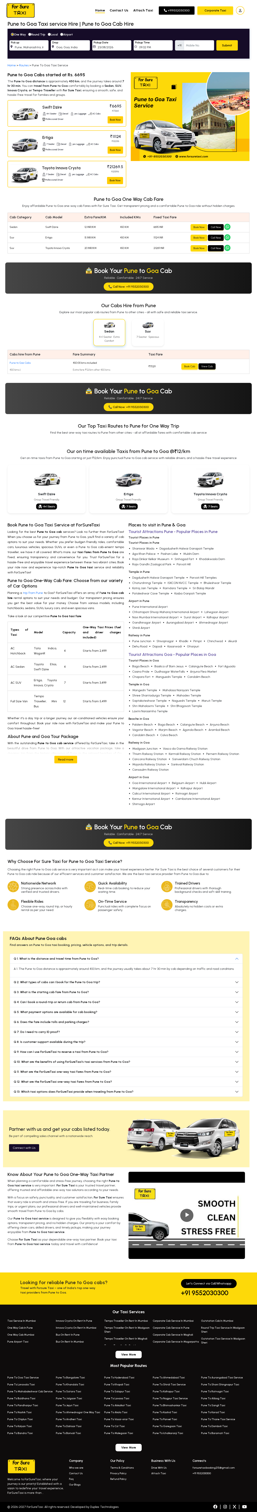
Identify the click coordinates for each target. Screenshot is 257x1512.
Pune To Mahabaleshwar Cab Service (30, 1391)
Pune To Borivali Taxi (68, 1433)
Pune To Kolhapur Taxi (166, 1391)
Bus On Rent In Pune (68, 1334)
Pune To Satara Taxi (68, 1391)
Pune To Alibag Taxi (213, 1398)
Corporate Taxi (215, 10)
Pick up (15, 42)
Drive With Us (159, 1467)
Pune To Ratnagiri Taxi (215, 1391)
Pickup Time (142, 42)
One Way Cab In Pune (20, 1327)
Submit (227, 45)
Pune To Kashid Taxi (165, 1412)
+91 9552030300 (204, 1293)
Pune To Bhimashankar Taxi (169, 1405)
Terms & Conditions (122, 1467)
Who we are (76, 1467)
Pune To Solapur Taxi (117, 1391)
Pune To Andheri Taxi (69, 1419)
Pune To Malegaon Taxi (118, 1433)
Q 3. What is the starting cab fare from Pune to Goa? (51, 992)
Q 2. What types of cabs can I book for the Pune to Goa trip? (57, 982)
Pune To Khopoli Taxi (116, 1384)
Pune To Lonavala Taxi (21, 1384)
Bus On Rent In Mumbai (70, 1341)
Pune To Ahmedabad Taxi (169, 1377)
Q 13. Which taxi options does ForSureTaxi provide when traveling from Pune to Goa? (73, 1091)
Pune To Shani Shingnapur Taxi (220, 1384)
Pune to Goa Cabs (20, 362)
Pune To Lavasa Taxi (116, 1398)
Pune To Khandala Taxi (70, 1384)
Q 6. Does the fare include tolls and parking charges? (51, 1022)
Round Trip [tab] (38, 34)
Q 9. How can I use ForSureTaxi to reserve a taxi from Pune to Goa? (61, 1052)
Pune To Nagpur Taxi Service (170, 1398)
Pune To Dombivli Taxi (214, 1426)
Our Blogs (75, 1484)
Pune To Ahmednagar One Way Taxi (78, 1412)
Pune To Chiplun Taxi (20, 1419)
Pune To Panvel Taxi (165, 1419)
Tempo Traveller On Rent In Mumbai (126, 1320)
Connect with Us (24, 1148)
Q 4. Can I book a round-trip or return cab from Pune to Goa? (57, 1002)
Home (100, 10)
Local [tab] (54, 34)
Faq (71, 1479)
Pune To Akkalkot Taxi (117, 1405)
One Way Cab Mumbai (20, 1334)
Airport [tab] (68, 34)
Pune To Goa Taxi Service (23, 1377)
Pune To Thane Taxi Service (218, 1419)
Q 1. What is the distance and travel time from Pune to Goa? (56, 958)
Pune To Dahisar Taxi (68, 1426)
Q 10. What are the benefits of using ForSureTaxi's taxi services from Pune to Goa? (72, 1062)
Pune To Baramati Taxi (215, 1433)
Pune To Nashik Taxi (19, 1412)
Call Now (216, 227)
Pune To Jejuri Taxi (67, 1405)
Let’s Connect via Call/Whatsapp (208, 1283)
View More (128, 1354)
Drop (55, 42)
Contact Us (119, 10)
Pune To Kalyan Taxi (19, 1426)
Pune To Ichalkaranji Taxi (168, 1433)
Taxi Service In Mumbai (21, 1320)
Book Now (115, 119)
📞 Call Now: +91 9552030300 (128, 286)
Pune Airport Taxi (17, 1341)
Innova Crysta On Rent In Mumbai (76, 1327)
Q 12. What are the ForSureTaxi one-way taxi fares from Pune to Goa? (63, 1081)
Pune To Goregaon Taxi (167, 1426)
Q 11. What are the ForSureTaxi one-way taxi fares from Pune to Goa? (62, 1072)
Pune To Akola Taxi (115, 1412)
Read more (65, 759)
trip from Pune (33, 593)
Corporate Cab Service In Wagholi (173, 1334)
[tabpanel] (128, 44)
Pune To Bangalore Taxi (70, 1377)
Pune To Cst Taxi (114, 1426)
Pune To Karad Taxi (213, 1412)
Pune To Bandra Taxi (20, 1433)
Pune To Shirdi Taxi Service (169, 1384)
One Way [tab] (20, 34)
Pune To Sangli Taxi (213, 1405)
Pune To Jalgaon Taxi (69, 1398)
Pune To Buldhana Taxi (21, 1398)
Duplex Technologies (104, 1507)
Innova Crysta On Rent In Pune (74, 1320)
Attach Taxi (143, 10)
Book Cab (189, 366)
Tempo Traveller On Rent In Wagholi (125, 1338)
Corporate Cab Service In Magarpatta (176, 1341)
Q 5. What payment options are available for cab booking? (55, 1012)
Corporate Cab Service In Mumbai (173, 1320)
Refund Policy (118, 1479)
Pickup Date (101, 42)
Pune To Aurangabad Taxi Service (222, 1377)
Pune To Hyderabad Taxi (119, 1377)
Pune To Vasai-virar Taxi (119, 1419)
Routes (24, 65)
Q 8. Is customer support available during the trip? (49, 1042)
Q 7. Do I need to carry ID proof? (37, 1032)
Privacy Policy (118, 1473)
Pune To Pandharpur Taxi (22, 1405)
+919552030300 (178, 10)
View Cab (207, 366)
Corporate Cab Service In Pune (171, 1327)
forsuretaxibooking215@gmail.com (213, 1467)
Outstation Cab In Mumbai (217, 1320)
